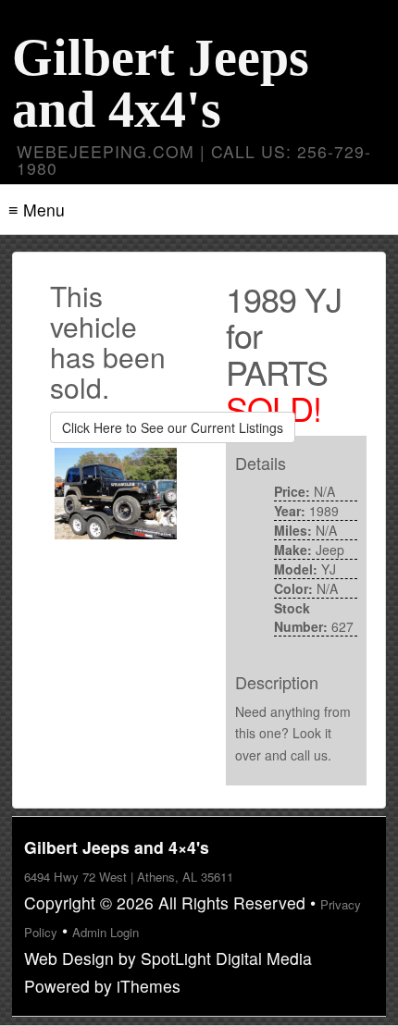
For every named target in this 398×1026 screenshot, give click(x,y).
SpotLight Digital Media (226, 958)
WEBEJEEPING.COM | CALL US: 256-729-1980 (194, 159)
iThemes (148, 985)
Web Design (69, 958)
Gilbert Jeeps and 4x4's (160, 83)
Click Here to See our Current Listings (172, 427)
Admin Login (105, 932)
